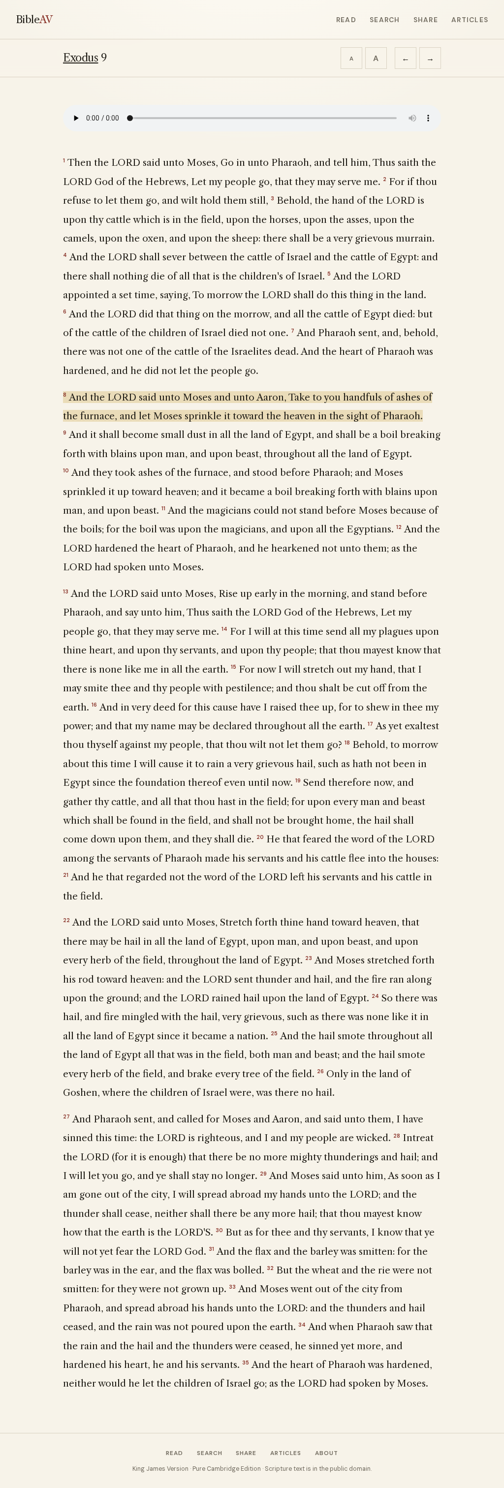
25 (274, 1033)
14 (224, 628)
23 (308, 958)
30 (219, 1230)
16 (94, 704)
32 (270, 1268)
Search (385, 19)
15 (233, 666)
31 (211, 1248)
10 (66, 470)
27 (66, 1116)
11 (163, 508)
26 (320, 1071)
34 (302, 1324)
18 (347, 742)
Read (346, 19)
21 (65, 874)
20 (260, 837)
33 (232, 1286)
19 (298, 780)
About (326, 1453)
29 (263, 1173)
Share (425, 19)
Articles (469, 19)
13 (65, 591)
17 (370, 723)
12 (399, 527)
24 (375, 995)
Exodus (80, 57)
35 (245, 1362)
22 (66, 920)
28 (396, 1135)
